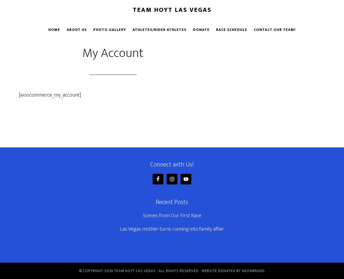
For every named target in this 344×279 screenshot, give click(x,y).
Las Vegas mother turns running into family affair (172, 229)
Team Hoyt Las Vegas (172, 10)
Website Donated (218, 271)
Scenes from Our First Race (172, 215)
